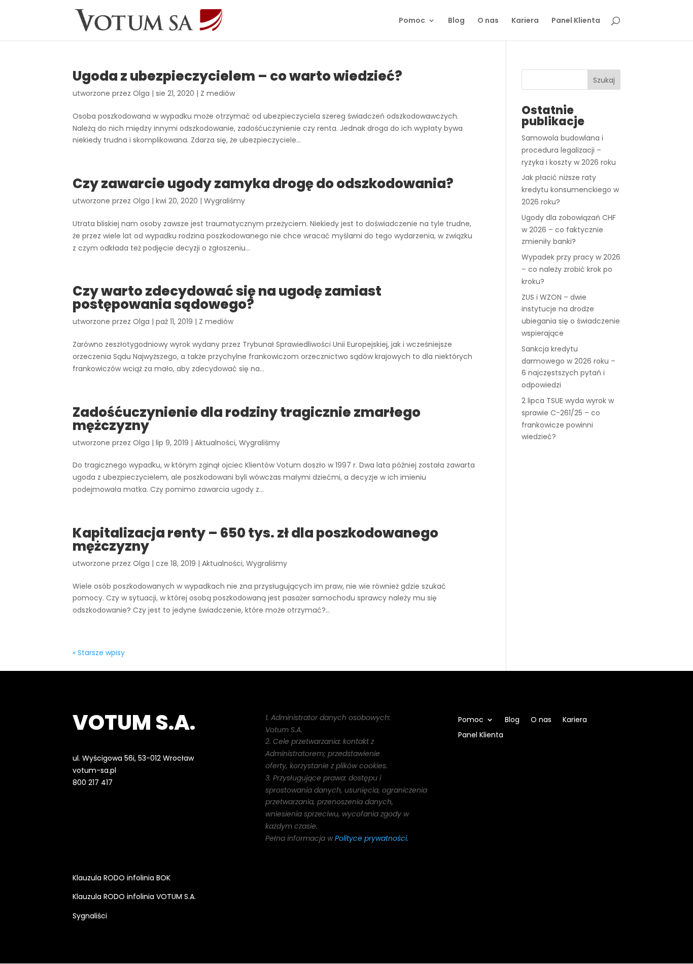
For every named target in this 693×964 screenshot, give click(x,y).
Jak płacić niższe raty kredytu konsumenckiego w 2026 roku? (570, 189)
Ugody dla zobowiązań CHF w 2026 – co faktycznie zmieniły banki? (569, 229)
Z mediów (217, 93)
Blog (456, 21)
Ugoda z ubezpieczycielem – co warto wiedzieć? (237, 76)
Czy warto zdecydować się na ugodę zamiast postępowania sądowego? (227, 297)
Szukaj (604, 80)
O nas (488, 21)
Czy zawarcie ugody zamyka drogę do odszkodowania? (263, 183)
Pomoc (412, 21)
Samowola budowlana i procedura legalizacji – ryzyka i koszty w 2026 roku (569, 150)
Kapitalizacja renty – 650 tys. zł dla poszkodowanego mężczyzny (255, 539)
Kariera (525, 21)
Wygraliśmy (224, 201)
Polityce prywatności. (371, 838)
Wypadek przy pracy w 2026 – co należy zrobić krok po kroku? (571, 269)
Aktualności (215, 443)
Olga (141, 93)
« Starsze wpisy (99, 653)
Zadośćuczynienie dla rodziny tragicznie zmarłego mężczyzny (247, 419)
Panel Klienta (575, 21)
